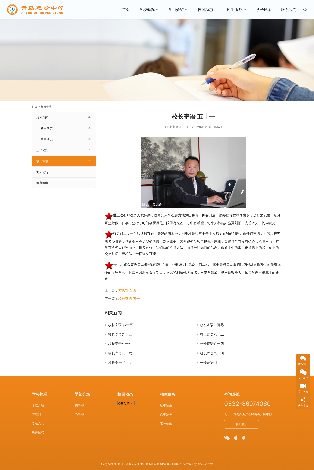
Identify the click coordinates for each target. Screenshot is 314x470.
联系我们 (288, 9)
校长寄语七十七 (120, 344)
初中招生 (166, 405)
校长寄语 (176, 127)
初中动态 (47, 128)
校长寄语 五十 (129, 290)
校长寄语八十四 (212, 344)
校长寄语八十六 (120, 353)
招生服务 (234, 9)
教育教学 (42, 183)
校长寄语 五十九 (120, 362)
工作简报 (42, 150)
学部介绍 (176, 9)
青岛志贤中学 (205, 464)
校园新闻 (42, 117)
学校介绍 (38, 405)
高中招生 (166, 414)
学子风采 (263, 9)
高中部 (79, 414)
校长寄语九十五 (120, 334)
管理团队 (38, 414)
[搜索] (305, 9)
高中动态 (47, 139)
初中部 (79, 405)
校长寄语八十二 (212, 334)
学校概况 (147, 9)
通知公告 (42, 172)
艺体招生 (166, 423)
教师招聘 (38, 432)
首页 (126, 9)
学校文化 (38, 423)
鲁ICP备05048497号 (169, 464)
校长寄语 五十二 (130, 298)
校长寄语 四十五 (120, 325)
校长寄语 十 (209, 362)
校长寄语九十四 (212, 353)
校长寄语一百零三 (213, 325)
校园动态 (205, 9)
